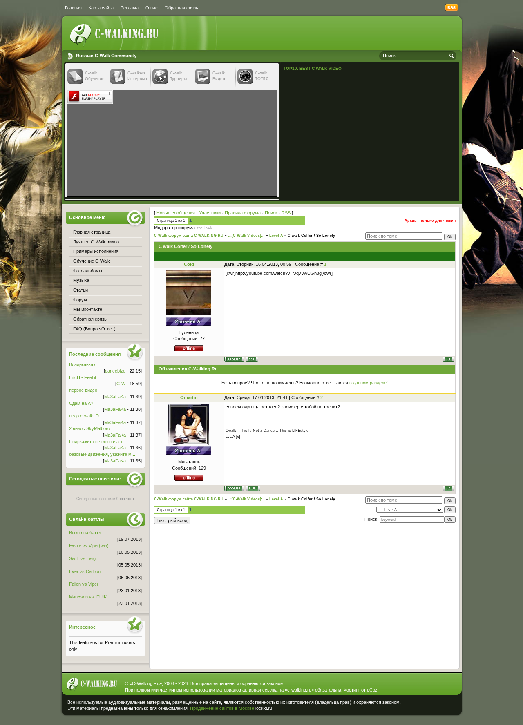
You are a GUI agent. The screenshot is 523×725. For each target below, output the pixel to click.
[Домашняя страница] (253, 488)
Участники (210, 212)
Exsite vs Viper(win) (89, 545)
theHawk (204, 228)
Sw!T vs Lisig (82, 558)
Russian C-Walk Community (106, 55)
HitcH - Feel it (82, 377)
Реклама (130, 7)
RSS (286, 212)
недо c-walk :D (84, 415)
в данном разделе (368, 382)
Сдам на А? (81, 403)
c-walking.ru (299, 689)
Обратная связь (181, 7)
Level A (276, 236)
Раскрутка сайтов (430, 706)
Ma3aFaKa (115, 396)
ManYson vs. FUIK (88, 596)
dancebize (115, 370)
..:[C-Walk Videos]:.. (246, 236)
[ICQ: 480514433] (252, 359)
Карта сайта (101, 7)
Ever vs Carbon (85, 571)
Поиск (271, 212)
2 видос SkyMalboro (89, 428)
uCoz (372, 689)
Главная (73, 7)
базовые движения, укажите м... (102, 454)
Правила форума (243, 212)
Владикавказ (82, 364)
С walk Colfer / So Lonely (311, 236)
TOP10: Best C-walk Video (313, 68)
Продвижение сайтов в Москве (222, 708)
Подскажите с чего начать (96, 441)
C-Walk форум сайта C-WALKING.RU (189, 236)
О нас (151, 7)
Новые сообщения (175, 212)
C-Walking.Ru (145, 683)
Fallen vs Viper (83, 584)
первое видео (83, 390)
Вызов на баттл (85, 532)
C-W (120, 383)
